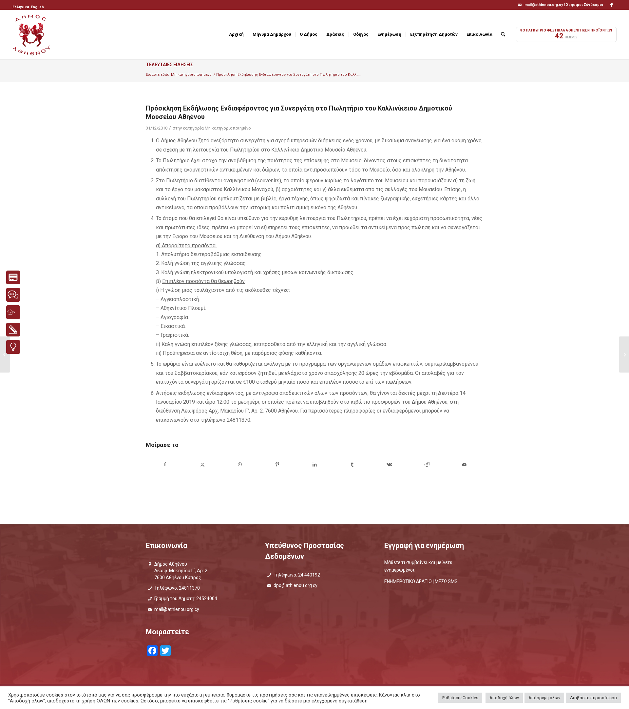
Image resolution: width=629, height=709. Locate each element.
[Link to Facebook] (612, 5)
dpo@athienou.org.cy (295, 585)
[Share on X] (202, 464)
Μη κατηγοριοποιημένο (228, 128)
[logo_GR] (32, 34)
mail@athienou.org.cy (176, 609)
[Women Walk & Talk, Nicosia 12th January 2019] (624, 354)
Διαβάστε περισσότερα (593, 697)
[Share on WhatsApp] (239, 464)
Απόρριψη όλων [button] (544, 697)
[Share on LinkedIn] (314, 464)
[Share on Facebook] (164, 464)
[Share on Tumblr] (352, 464)
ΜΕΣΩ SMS (446, 581)
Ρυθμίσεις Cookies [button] (460, 697)
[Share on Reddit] (427, 464)
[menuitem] (21, 7)
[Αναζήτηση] (503, 34)
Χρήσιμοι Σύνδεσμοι (584, 5)
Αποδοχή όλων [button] (504, 697)
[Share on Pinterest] (277, 464)
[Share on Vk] (389, 464)
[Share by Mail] (464, 464)
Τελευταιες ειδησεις (169, 64)
